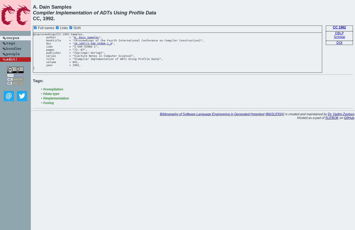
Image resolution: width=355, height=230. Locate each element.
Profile (136, 12)
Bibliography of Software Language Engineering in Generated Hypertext (212, 114)
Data (151, 12)
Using (120, 12)
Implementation (74, 12)
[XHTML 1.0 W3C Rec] (15, 80)
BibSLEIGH (274, 114)
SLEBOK (332, 118)
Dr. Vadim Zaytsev (341, 114)
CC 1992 (339, 27)
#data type (51, 94)
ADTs (106, 12)
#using (48, 103)
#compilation (53, 89)
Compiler (43, 12)
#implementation (56, 98)
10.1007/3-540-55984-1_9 (93, 43)
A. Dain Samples (86, 37)
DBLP (339, 33)
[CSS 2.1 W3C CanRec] (15, 88)
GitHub (349, 118)
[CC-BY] (15, 72)
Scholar (339, 37)
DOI (339, 42)
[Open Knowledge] (15, 76)
